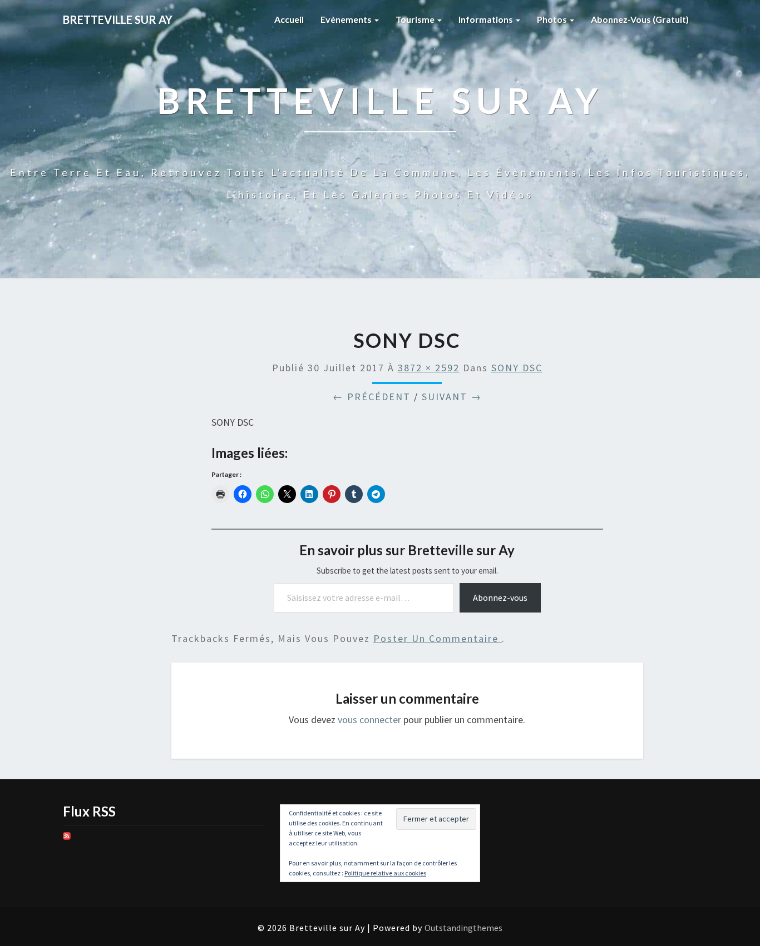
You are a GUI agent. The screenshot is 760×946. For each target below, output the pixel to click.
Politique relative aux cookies (385, 873)
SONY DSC (516, 367)
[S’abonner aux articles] (67, 839)
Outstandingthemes (463, 927)
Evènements (346, 19)
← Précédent (372, 396)
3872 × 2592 (429, 367)
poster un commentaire (437, 638)
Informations (486, 19)
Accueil (289, 19)
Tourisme (416, 19)
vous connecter (369, 719)
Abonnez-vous (500, 597)
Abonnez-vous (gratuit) (640, 19)
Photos (553, 19)
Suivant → (452, 396)
